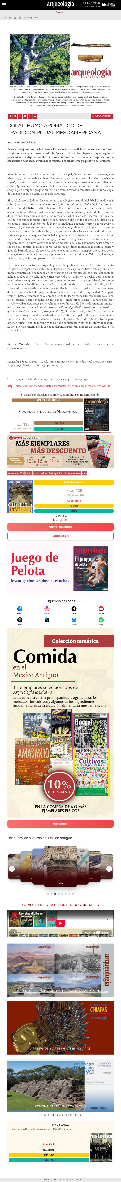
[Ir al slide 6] (66, 894)
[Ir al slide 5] (62, 894)
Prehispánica (55, 473)
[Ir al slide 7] (69, 894)
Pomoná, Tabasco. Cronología (60, 1106)
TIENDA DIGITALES (91, 7)
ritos (84, 473)
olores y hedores (72, 473)
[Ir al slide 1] (48, 894)
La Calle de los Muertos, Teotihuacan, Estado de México (60, 990)
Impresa (59, 422)
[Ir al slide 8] (73, 894)
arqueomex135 (16, 473)
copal (36, 473)
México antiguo (101, 116)
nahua (44, 473)
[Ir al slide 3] (55, 894)
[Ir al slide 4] (59, 894)
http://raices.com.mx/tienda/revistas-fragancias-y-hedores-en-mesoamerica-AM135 (58, 386)
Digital (59, 428)
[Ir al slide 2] (52, 894)
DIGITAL (49, 1160)
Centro (28, 473)
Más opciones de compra (60, 526)
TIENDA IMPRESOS (91, 3)
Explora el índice (61, 535)
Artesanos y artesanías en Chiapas (60, 1048)
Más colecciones (60, 823)
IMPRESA (49, 1155)
